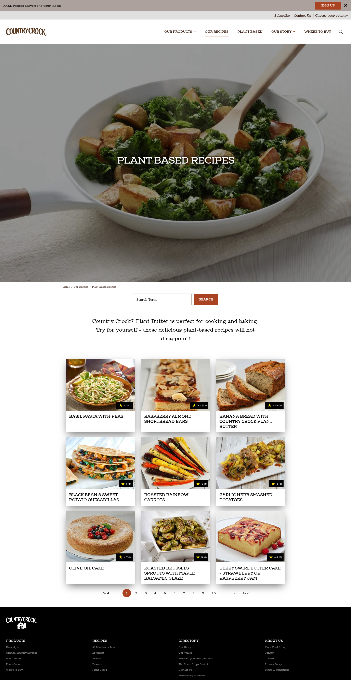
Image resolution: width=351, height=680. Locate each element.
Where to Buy (317, 32)
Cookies (269, 658)
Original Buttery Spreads (21, 652)
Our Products (178, 32)
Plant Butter (13, 658)
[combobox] (162, 299)
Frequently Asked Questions (196, 658)
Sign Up (328, 6)
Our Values (185, 652)
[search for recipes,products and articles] (341, 32)
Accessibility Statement (193, 675)
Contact (269, 652)
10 (214, 593)
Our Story (281, 32)
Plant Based (249, 32)
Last (246, 593)
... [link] (224, 593)
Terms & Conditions (277, 669)
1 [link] (127, 593)
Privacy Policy (273, 664)
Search (206, 299)
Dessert (97, 664)
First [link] (105, 593)
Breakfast (98, 652)
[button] (194, 31)
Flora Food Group (275, 647)
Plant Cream (13, 664)
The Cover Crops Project (193, 664)
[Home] (26, 30)
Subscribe (282, 15)
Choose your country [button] (331, 15)
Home (66, 286)
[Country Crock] (21, 618)
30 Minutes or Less (103, 647)
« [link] (117, 593)
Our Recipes (217, 32)
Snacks (96, 658)
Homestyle (12, 647)
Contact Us (302, 15)
